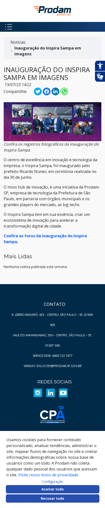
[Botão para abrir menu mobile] (8, 27)
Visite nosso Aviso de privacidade (48, 475)
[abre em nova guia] (37, 392)
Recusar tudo (52, 498)
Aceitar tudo (53, 489)
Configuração (52, 482)
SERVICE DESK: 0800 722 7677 (53, 356)
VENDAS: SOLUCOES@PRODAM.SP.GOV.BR (53, 366)
